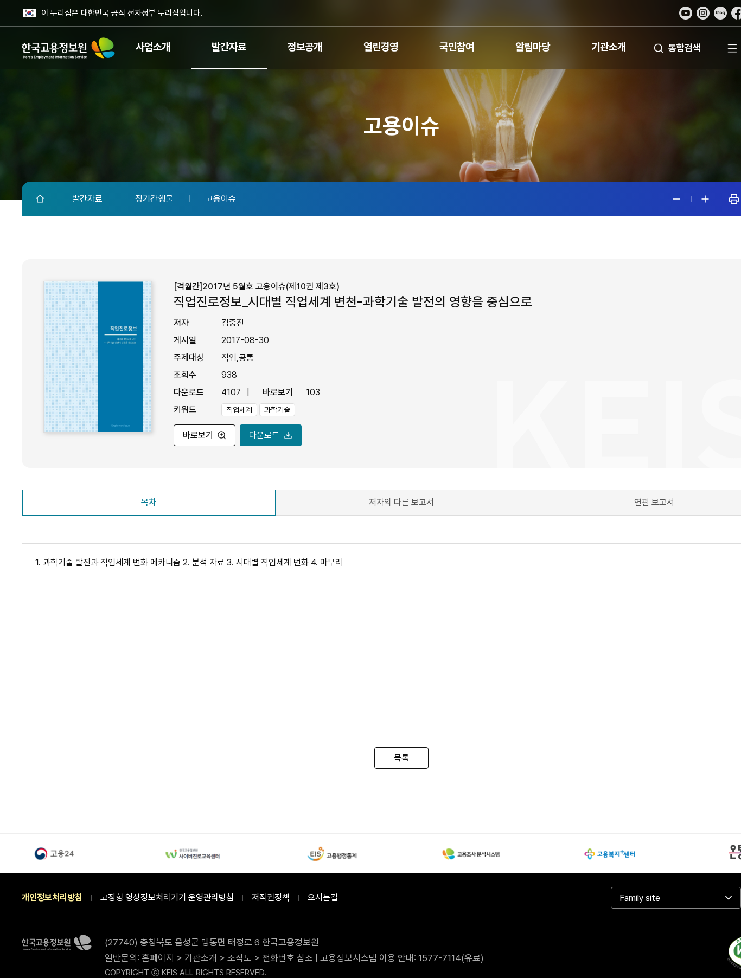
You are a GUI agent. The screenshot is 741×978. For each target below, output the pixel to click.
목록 (401, 757)
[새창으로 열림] (685, 13)
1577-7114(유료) (451, 958)
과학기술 (277, 410)
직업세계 (239, 410)
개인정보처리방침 (52, 897)
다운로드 (264, 435)
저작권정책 (271, 897)
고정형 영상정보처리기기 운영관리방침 (167, 897)
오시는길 (323, 897)
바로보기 (198, 435)
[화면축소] (676, 199)
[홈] (41, 198)
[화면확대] (705, 199)
